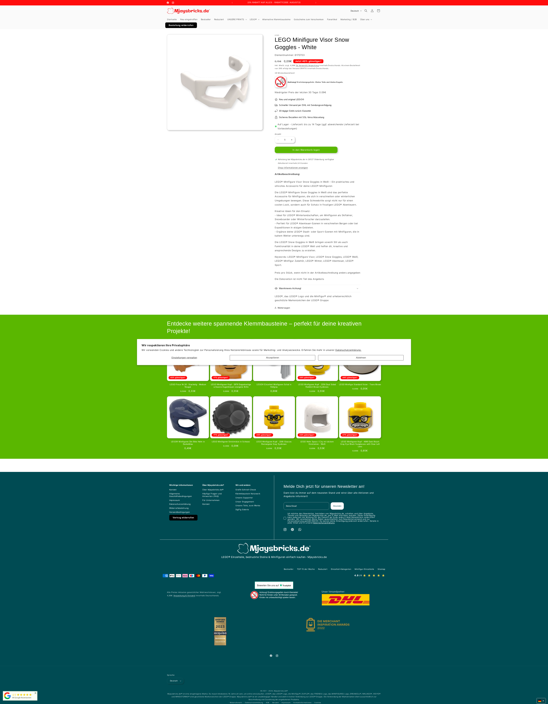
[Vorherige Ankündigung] (232, 2)
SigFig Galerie (242, 509)
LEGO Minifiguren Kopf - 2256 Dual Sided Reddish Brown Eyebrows (317, 385)
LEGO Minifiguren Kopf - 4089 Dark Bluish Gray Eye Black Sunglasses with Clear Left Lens (360, 444)
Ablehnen (361, 357)
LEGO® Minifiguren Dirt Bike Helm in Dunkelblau (188, 443)
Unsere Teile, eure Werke (247, 505)
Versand (275, 703)
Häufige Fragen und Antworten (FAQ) (212, 494)
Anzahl (278, 134)
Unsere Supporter (244, 497)
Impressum (174, 500)
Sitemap (381, 569)
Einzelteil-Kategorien (341, 569)
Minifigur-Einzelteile (364, 569)
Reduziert (322, 569)
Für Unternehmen (211, 500)
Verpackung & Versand (184, 595)
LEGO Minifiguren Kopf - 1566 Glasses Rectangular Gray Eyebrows (274, 443)
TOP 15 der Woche (306, 569)
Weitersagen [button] (284, 308)
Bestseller (289, 569)
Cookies (317, 703)
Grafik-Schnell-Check (245, 489)
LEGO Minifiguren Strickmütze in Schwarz (231, 442)
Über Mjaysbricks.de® (213, 489)
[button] (237, 19)
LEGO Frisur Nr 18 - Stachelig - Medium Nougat (188, 385)
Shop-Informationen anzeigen (293, 167)
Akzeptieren (272, 357)
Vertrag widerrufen (183, 517)
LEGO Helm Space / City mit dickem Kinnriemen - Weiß (317, 443)
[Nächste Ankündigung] (316, 2)
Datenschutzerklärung (180, 504)
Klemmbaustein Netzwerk (247, 493)
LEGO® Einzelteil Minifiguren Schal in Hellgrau (274, 385)
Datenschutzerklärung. (348, 350)
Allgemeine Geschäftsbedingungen (180, 494)
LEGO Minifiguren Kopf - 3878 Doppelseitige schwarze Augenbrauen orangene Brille (231, 385)
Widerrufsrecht (236, 703)
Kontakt (173, 489)
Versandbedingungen (179, 512)
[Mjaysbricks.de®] (7, 699)
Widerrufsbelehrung (179, 508)
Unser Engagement (244, 501)
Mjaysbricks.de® (281, 691)
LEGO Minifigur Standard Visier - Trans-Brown (360, 384)
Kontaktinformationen (302, 703)
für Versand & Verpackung (307, 65)
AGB (267, 703)
